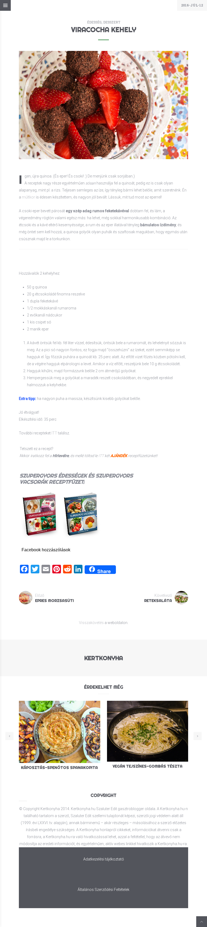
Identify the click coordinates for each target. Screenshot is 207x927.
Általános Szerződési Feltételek (103, 889)
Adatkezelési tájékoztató (103, 859)
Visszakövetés (91, 623)
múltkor (28, 197)
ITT (54, 433)
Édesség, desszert (103, 22)
